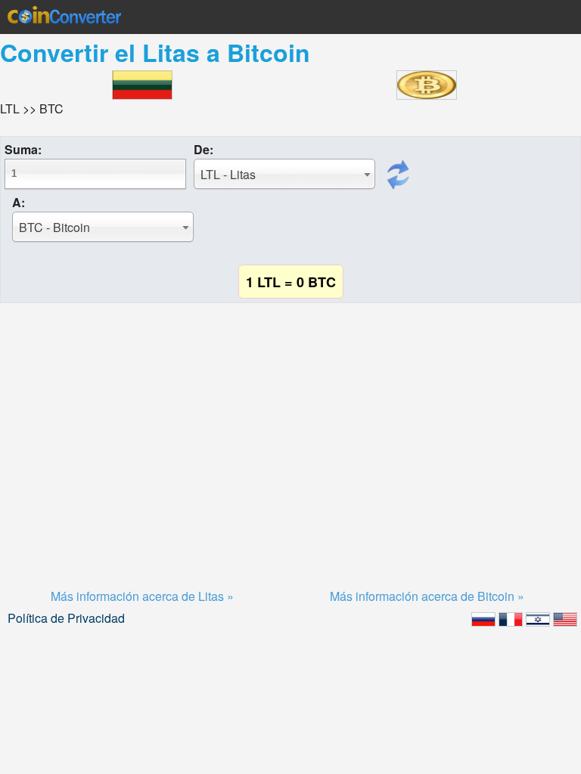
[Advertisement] (290, 427)
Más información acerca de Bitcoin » (427, 596)
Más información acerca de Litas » (142, 596)
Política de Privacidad (66, 618)
